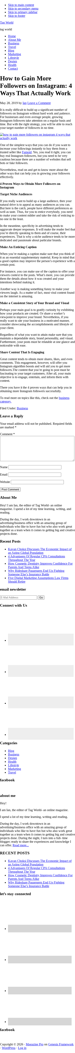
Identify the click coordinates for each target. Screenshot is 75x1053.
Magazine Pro (34, 1044)
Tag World (6, 22)
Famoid (27, 152)
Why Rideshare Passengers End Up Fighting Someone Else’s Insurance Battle (36, 572)
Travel (12, 772)
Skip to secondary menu (23, 8)
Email (3, 474)
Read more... (21, 845)
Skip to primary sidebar (22, 12)
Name (4, 467)
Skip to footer (16, 15)
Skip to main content (21, 5)
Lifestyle (13, 765)
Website (5, 482)
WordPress (8, 1048)
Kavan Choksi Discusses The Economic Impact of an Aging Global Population (40, 550)
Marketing (14, 768)
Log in (22, 1048)
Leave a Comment (39, 103)
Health (12, 761)
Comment (7, 434)
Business (22, 408)
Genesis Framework (61, 1044)
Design (12, 758)
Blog (11, 750)
